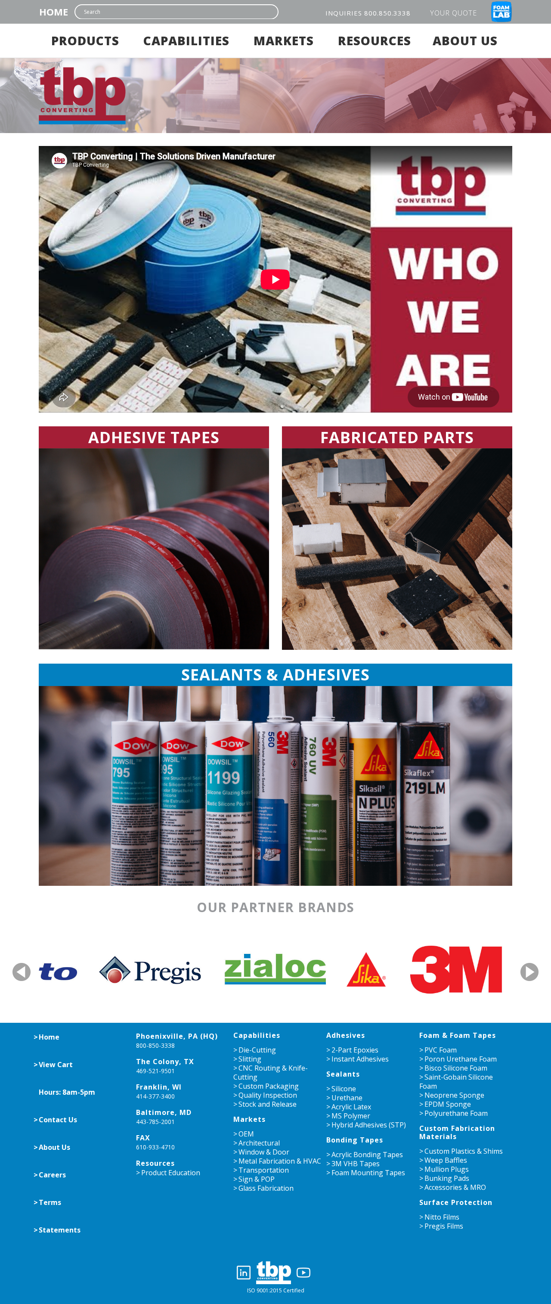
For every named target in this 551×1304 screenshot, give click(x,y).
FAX (143, 1138)
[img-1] (154, 548)
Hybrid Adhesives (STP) (368, 1125)
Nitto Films (441, 1217)
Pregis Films (443, 1226)
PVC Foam (440, 1050)
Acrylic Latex (351, 1107)
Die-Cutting (257, 1050)
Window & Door (263, 1152)
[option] (94, 969)
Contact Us (58, 1119)
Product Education (170, 1172)
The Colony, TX (165, 1061)
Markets (284, 40)
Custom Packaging (268, 1086)
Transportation (263, 1170)
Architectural (259, 1143)
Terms (50, 1202)
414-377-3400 (155, 1096)
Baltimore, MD (164, 1112)
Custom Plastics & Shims (463, 1151)
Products (85, 40)
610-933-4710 (155, 1147)
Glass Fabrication (266, 1188)
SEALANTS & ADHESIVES (275, 674)
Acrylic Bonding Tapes (367, 1154)
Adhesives (345, 1035)
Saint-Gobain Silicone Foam (456, 1081)
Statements (59, 1230)
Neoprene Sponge (454, 1095)
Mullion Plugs (446, 1169)
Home (53, 11)
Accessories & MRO (455, 1187)
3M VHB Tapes (355, 1163)
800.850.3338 (387, 13)
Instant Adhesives (360, 1059)
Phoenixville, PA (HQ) (177, 1036)
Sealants (343, 1074)
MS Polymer (350, 1116)
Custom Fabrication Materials (457, 1132)
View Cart (56, 1064)
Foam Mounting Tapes (368, 1172)
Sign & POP (256, 1179)
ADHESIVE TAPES (154, 437)
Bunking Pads (446, 1178)
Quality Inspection (267, 1095)
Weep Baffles (445, 1160)
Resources (374, 40)
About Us (465, 40)
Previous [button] (22, 972)
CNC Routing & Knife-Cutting (270, 1072)
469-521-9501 (155, 1071)
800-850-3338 (155, 1045)
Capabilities (186, 40)
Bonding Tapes (354, 1140)
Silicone (343, 1088)
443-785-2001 (155, 1122)
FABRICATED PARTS (397, 437)
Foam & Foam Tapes (457, 1035)
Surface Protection (455, 1202)
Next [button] (529, 972)
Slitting (249, 1059)
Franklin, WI (159, 1087)
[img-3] (275, 786)
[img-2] (397, 549)
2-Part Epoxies (354, 1050)
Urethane (346, 1097)
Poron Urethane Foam (460, 1059)
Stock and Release (267, 1104)
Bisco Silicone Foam (455, 1068)
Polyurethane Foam (456, 1113)
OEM (246, 1134)
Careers (52, 1175)
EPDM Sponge (447, 1104)
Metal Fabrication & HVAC (279, 1161)
